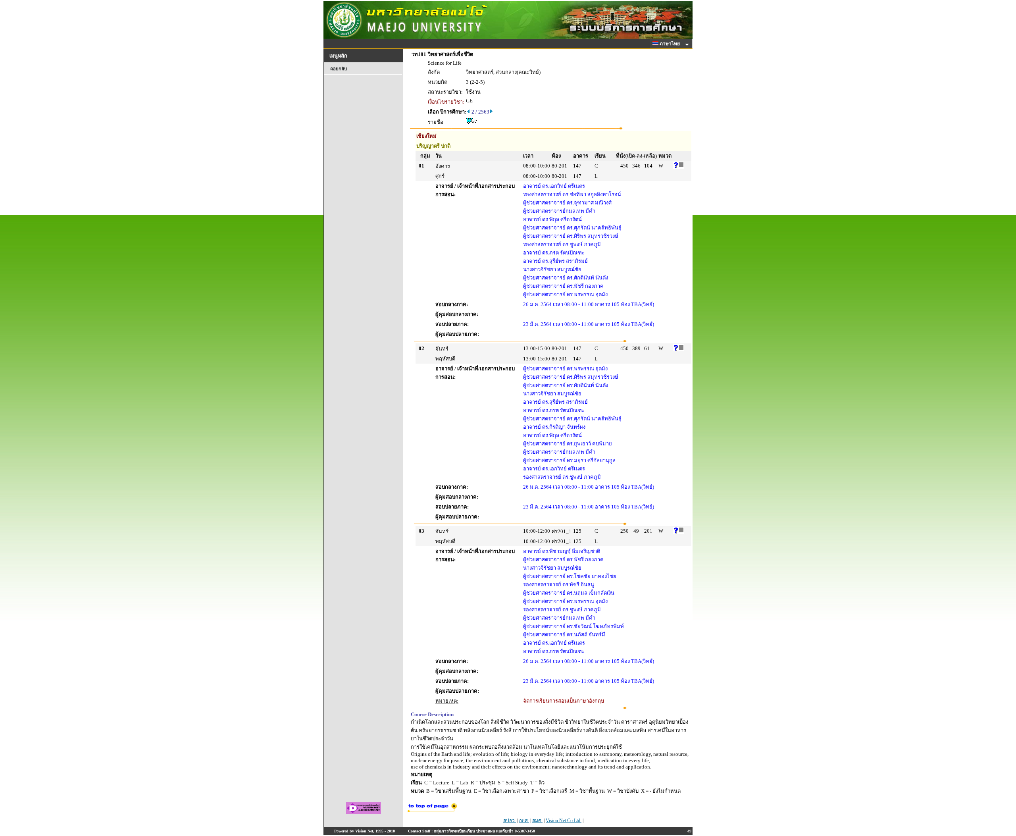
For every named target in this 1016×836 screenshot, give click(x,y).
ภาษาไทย (670, 43)
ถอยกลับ (338, 68)
